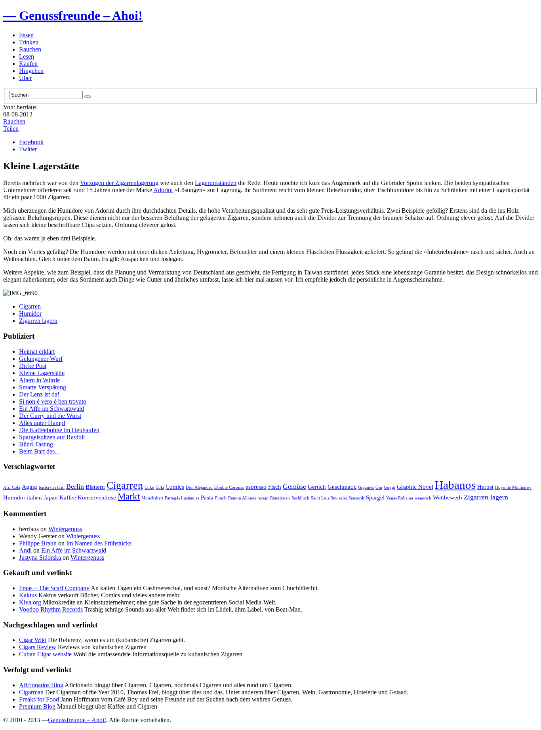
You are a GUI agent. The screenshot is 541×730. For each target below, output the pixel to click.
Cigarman (31, 692)
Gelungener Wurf (41, 358)
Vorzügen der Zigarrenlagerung (119, 182)
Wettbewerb (447, 497)
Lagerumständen (215, 182)
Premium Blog (37, 706)
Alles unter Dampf (42, 422)
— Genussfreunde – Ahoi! (73, 15)
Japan (51, 497)
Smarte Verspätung (42, 387)
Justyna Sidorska (40, 557)
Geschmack (342, 486)
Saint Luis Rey (324, 498)
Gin (378, 487)
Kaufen (28, 63)
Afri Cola (11, 487)
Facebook (31, 142)
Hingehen (31, 70)
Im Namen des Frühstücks (98, 543)
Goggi (389, 487)
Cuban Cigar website (45, 654)
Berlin (75, 486)
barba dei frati (52, 487)
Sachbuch (300, 498)
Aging (29, 486)
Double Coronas (229, 487)
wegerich (423, 498)
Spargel (375, 497)
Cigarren (30, 306)
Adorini (163, 190)
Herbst (485, 486)
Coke (149, 487)
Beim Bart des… (40, 451)
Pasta (207, 497)
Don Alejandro (199, 487)
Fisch (274, 486)
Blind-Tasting (36, 444)
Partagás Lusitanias (182, 498)
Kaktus (28, 595)
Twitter (28, 149)
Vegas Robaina (399, 498)
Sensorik (356, 498)
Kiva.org (30, 602)
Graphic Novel (415, 486)
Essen (26, 35)
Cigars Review (37, 647)
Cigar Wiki (32, 640)
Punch (221, 498)
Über (25, 77)
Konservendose (97, 497)
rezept (263, 498)
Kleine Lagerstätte (42, 373)
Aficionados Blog (41, 685)
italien (34, 497)
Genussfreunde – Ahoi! (77, 720)
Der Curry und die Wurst (50, 415)
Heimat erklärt (37, 351)
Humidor (30, 313)
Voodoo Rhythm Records (51, 609)
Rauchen (30, 49)
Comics (175, 486)
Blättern (95, 486)
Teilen (11, 128)
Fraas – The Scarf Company (54, 588)
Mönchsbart (152, 498)
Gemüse (294, 486)
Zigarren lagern (38, 320)
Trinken (28, 42)
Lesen (26, 56)
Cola (160, 487)
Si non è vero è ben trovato (52, 401)
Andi (25, 550)
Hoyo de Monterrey (513, 487)
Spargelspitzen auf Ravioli (52, 437)
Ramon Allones (242, 498)
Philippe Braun (38, 543)
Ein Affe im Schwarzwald (51, 408)
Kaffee (67, 497)
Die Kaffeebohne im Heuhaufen (59, 430)
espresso (256, 486)
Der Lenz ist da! (39, 394)
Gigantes (366, 487)
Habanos (455, 484)
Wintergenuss (65, 529)
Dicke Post (32, 365)
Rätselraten (280, 498)
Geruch (317, 486)
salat (343, 498)
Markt (129, 496)
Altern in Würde (39, 380)
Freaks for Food (39, 699)
